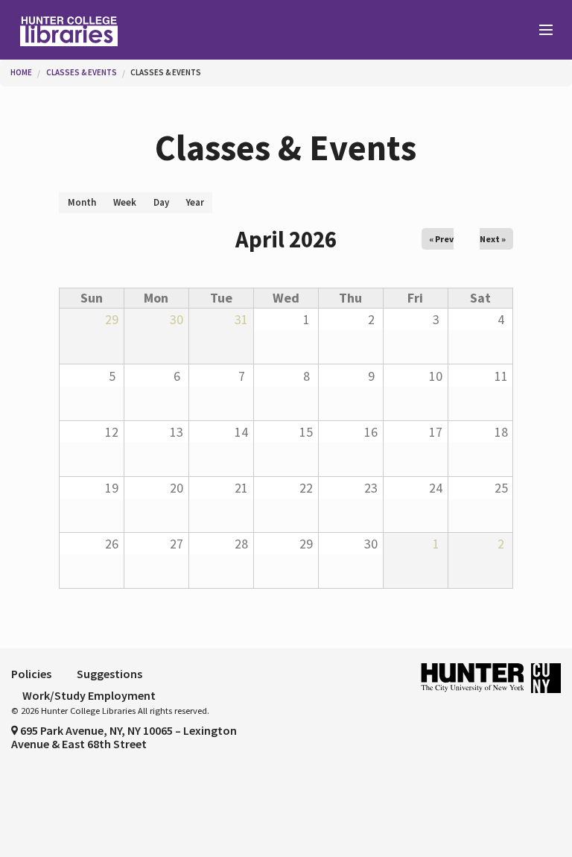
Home (21, 72)
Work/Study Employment (89, 695)
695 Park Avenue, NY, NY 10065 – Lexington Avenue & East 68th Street (124, 737)
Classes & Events (81, 72)
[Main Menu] (539, 30)
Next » (493, 238)
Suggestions (109, 673)
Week (124, 202)
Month (86, 204)
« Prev (441, 238)
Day (161, 202)
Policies (31, 673)
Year (195, 202)
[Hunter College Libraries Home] (143, 30)
